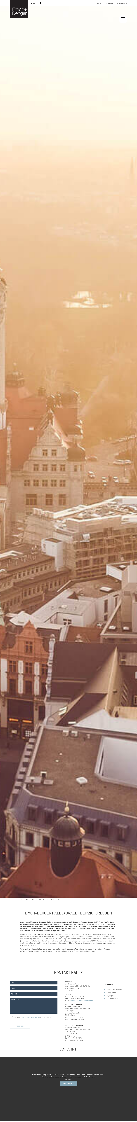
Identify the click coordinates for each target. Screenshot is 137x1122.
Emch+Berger (28, 899)
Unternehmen (39, 899)
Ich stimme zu (68, 1084)
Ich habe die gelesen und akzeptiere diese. (35, 1017)
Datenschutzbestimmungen (30, 1017)
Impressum (109, 3)
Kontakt (100, 3)
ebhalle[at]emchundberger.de (81, 1000)
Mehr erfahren (68, 1079)
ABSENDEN (20, 1026)
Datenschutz (121, 3)
